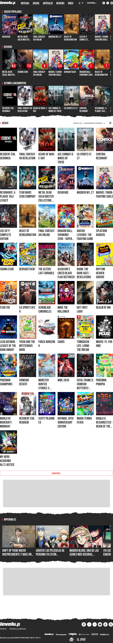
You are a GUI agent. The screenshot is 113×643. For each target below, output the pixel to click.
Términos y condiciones (17, 629)
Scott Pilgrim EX (46, 420)
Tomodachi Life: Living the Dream (83, 345)
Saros (61, 341)
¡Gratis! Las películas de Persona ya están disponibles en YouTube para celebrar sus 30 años (51, 556)
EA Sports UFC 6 (27, 309)
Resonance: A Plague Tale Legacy (100, 111)
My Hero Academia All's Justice (7, 460)
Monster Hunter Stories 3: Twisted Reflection (44, 388)
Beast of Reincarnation (70, 38)
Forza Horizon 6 (46, 343)
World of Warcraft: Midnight (6, 422)
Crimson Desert (24, 382)
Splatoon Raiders (101, 232)
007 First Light (82, 309)
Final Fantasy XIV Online (39, 38)
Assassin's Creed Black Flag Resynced (66, 273)
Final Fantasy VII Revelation (25, 109)
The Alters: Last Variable (46, 271)
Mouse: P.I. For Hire (104, 343)
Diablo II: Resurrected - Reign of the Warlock (104, 424)
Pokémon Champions (6, 382)
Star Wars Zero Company (27, 194)
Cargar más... (56, 473)
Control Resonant (83, 109)
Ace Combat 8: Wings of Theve (55, 109)
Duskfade (6, 37)
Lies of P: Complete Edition (83, 40)
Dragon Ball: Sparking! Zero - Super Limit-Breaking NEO (86, 76)
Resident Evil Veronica (8, 109)
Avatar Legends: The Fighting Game (85, 234)
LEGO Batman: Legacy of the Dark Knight (8, 345)
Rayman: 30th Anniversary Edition (65, 422)
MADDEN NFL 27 (55, 37)
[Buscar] (83, 3)
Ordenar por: (78, 123)
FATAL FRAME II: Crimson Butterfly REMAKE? (85, 386)
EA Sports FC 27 (71, 108)
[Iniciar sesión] (79, 3)
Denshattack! (70, 72)
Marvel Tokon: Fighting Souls (104, 194)
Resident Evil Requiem (27, 420)
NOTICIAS (25, 3)
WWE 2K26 (63, 380)
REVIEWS (60, 3)
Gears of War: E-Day (40, 109)
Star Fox (5, 307)
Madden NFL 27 (85, 192)
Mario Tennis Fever (84, 420)
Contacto (3, 629)
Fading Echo (23, 72)
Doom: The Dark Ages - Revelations (84, 273)
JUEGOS (36, 3)
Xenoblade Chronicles (44, 309)
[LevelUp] (49, 634)
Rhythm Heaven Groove (100, 273)
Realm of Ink (103, 307)
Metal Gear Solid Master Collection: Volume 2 (23, 41)
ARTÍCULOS (48, 3)
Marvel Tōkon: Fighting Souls (101, 38)
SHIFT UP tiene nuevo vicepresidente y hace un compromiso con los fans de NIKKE (18, 556)
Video (70, 3)
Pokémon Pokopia (101, 382)
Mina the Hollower (63, 309)
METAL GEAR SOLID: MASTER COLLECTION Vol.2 (9, 75)
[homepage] (8, 3)
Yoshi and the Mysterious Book (27, 345)
